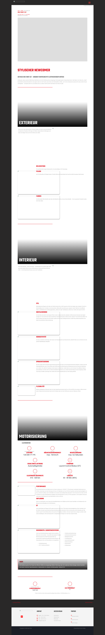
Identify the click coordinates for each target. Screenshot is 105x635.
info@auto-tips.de (42, 620)
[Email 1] (22, 617)
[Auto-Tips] (19, 2)
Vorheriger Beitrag (16, 602)
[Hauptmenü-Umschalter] (89, 2)
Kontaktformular (57, 620)
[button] (69, 137)
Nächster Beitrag (89, 602)
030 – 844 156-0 (41, 617)
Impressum (56, 615)
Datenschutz (56, 617)
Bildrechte (56, 618)
